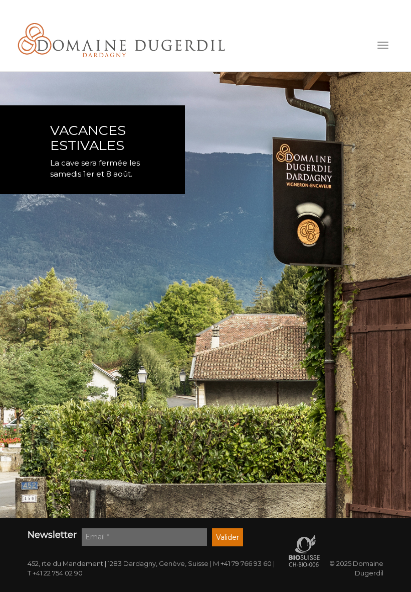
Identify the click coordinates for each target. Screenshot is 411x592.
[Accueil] (121, 40)
